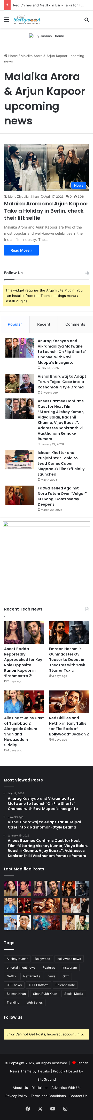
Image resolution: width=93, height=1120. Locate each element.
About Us (20, 1088)
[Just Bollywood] (27, 19)
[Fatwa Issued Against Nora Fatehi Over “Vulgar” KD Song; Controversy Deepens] (19, 495)
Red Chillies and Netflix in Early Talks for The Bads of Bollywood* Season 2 (69, 726)
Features (49, 967)
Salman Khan (16, 994)
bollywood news (69, 959)
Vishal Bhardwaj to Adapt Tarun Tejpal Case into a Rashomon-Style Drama (62, 382)
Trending (13, 1002)
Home (12, 56)
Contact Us (78, 1096)
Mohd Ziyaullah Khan (23, 196)
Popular (15, 324)
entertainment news (21, 967)
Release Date (65, 985)
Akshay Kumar (17, 959)
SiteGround (46, 1079)
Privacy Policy (16, 1096)
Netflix (11, 976)
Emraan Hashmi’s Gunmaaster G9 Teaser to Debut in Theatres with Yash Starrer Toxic (67, 659)
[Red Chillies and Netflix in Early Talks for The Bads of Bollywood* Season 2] (69, 701)
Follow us (13, 1017)
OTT (66, 976)
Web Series (35, 1002)
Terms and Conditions (48, 1096)
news (51, 976)
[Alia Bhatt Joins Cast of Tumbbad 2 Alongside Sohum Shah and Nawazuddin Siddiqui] (24, 701)
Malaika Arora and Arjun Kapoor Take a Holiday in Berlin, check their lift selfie (46, 211)
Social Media (73, 994)
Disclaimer (40, 1088)
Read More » (21, 250)
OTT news (14, 985)
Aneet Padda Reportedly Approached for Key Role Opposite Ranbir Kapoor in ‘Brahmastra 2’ (23, 662)
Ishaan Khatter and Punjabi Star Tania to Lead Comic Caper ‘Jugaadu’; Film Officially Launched (61, 463)
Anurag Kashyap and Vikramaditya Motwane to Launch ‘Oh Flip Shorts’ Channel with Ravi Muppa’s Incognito (62, 351)
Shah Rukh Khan (45, 994)
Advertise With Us (66, 1088)
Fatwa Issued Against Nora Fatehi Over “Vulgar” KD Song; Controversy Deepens (62, 496)
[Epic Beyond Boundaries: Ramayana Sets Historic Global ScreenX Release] (46, 922)
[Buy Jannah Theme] (46, 36)
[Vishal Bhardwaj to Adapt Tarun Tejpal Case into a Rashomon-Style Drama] (19, 383)
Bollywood (42, 959)
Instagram (70, 967)
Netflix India (31, 976)
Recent (43, 324)
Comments (75, 324)
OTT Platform (38, 985)
